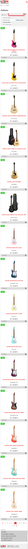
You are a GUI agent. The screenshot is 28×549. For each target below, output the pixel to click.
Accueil (3, 5)
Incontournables (6, 22)
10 (23, 523)
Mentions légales (10, 545)
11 (25, 523)
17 (14, 525)
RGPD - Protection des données (13, 546)
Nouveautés (20, 20)
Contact (17, 545)
